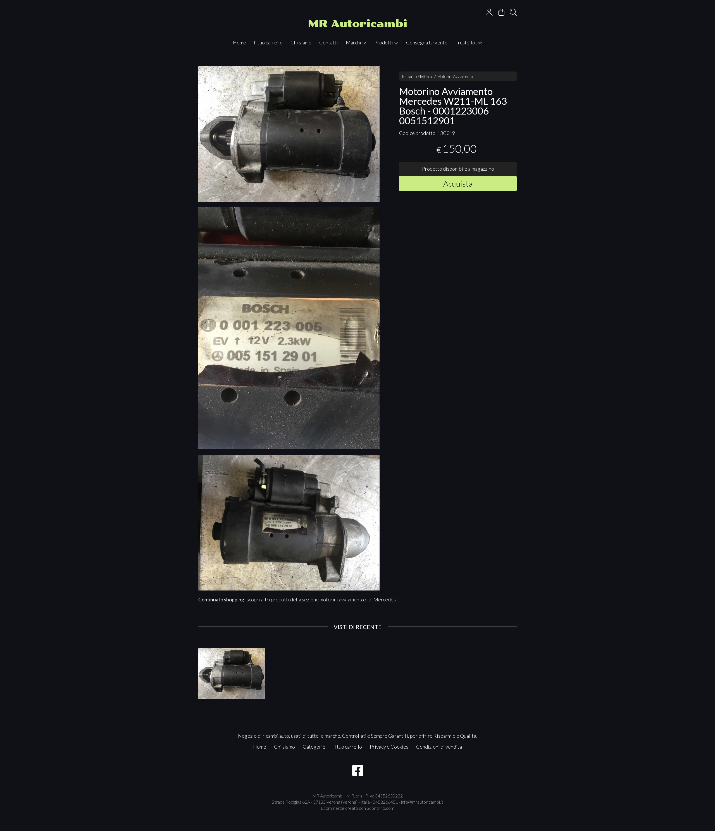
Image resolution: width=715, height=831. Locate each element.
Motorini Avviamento (455, 76)
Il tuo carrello (268, 42)
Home (239, 42)
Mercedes (384, 599)
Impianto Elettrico (417, 76)
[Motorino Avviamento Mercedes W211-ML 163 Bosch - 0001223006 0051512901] (289, 134)
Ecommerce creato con (357, 808)
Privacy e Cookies (389, 747)
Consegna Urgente (426, 42)
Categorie (314, 747)
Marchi (354, 42)
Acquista (458, 183)
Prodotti (384, 42)
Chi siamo (300, 42)
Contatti (328, 42)
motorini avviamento (342, 599)
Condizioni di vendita (439, 747)
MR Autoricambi (357, 24)
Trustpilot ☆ (468, 42)
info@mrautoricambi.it (422, 801)
